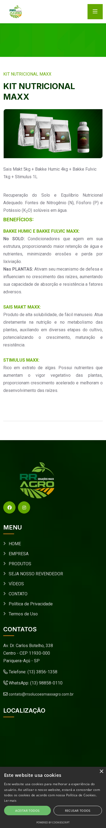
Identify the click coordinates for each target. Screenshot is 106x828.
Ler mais (10, 800)
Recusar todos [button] (78, 810)
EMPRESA (19, 553)
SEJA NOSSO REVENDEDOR (36, 573)
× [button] (101, 771)
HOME (15, 543)
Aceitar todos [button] (27, 810)
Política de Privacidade (31, 603)
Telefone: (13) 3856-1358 (32, 671)
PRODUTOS (20, 563)
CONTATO (18, 593)
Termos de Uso (23, 613)
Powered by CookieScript (53, 822)
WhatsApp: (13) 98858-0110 (35, 683)
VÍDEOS (16, 583)
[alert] (53, 797)
